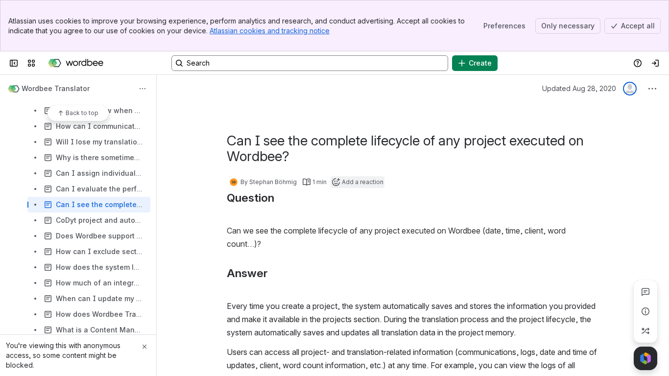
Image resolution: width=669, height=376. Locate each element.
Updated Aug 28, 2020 (579, 88)
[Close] (144, 346)
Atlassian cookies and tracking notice (270, 30)
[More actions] (142, 88)
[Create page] (645, 331)
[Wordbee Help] (75, 63)
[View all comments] (645, 292)
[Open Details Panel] (645, 311)
